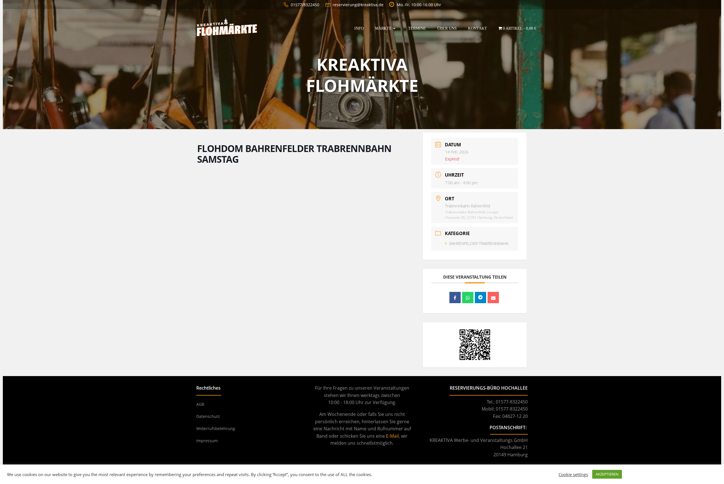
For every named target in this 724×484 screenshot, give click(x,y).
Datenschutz (208, 416)
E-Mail (392, 436)
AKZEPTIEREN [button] (607, 474)
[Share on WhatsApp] (467, 297)
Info (359, 28)
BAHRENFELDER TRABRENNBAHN (478, 243)
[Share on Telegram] (480, 297)
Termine (417, 28)
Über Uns (447, 28)
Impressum (207, 440)
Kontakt (477, 28)
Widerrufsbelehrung (215, 428)
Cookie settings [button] (573, 474)
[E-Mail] (493, 297)
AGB (200, 404)
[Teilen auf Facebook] (455, 297)
